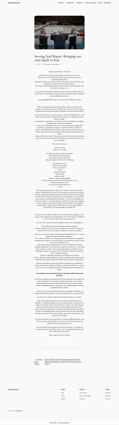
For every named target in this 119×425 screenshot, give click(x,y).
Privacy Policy (53, 422)
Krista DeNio (47, 64)
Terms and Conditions (63, 422)
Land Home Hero (47, 99)
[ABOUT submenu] (64, 2)
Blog (54, 64)
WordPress (19, 410)
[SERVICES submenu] (74, 2)
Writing (57, 64)
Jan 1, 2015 (37, 64)
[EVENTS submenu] (82, 2)
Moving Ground (14, 3)
